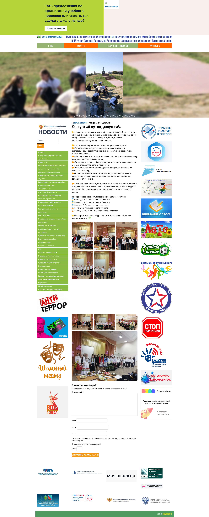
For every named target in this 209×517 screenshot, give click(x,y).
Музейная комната (45, 286)
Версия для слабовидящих (51, 36)
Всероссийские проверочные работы (52, 219)
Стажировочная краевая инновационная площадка (48, 271)
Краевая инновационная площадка (51, 276)
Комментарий (77, 392)
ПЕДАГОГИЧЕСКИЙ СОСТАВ (118, 45)
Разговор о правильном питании (50, 289)
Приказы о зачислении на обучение (51, 236)
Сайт (73, 433)
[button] (74, 116)
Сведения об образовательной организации (50, 157)
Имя (74, 421)
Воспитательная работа (47, 239)
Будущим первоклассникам (48, 256)
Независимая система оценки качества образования (49, 197)
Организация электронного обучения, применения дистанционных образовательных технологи (52, 169)
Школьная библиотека (46, 252)
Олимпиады (42, 222)
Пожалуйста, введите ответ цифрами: (86, 444)
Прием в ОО (43, 162)
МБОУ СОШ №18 (167, 514)
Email (74, 427)
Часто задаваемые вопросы (48, 279)
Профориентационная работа (49, 263)
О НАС (50, 45)
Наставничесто (44, 266)
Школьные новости (45, 205)
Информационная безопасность (50, 202)
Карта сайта (42, 283)
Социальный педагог (46, 246)
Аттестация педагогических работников (48, 230)
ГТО (39, 249)
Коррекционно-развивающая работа (51, 182)
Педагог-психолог (44, 242)
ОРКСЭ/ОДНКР (44, 215)
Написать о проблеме (56, 28)
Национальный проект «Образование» (46, 187)
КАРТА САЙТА (155, 45)
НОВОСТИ (81, 45)
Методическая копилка (47, 226)
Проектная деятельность (47, 259)
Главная (41, 152)
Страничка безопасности (47, 192)
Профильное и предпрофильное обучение (50, 177)
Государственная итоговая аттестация (48, 210)
